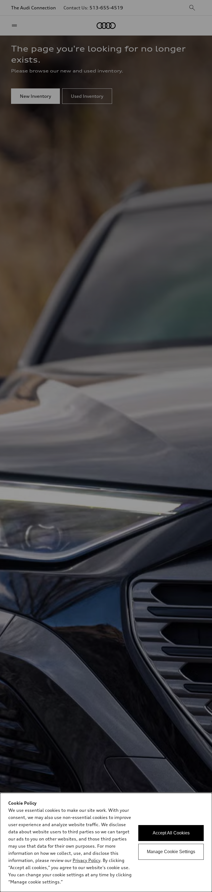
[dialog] (106, 842)
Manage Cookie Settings (171, 851)
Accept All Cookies (171, 833)
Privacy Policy (86, 860)
